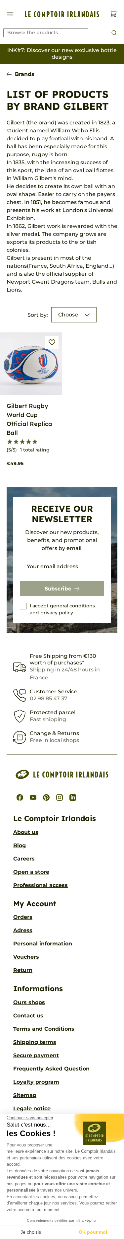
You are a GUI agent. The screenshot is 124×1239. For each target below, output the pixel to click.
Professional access (40, 885)
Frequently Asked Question (51, 1069)
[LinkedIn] (72, 797)
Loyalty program (36, 1082)
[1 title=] (10, 442)
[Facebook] (19, 797)
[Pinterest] (46, 797)
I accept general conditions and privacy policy (62, 609)
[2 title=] (16, 442)
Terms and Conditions (43, 1029)
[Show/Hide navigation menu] (10, 14)
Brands (24, 74)
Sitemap (24, 1095)
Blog (19, 845)
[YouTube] (33, 797)
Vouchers (26, 957)
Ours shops (29, 1002)
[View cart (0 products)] (113, 14)
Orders (22, 917)
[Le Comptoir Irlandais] (62, 14)
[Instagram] (59, 797)
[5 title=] (35, 442)
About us (25, 832)
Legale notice (32, 1108)
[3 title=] (22, 442)
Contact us (28, 1015)
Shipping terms (34, 1042)
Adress (22, 930)
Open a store (31, 872)
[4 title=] (28, 442)
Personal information (42, 943)
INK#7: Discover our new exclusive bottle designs (62, 53)
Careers (24, 859)
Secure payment (36, 1055)
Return (22, 970)
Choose (68, 314)
